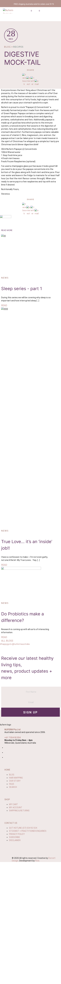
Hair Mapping (16, 778)
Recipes (18, 47)
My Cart (13, 804)
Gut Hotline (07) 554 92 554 (23, 828)
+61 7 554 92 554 (12, 737)
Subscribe (14, 837)
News (5, 278)
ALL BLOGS (7, 640)
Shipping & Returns (19, 810)
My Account (15, 807)
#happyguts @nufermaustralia (15, 644)
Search (13, 787)
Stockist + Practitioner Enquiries (27, 831)
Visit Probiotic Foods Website (30, 963)
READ (4, 305)
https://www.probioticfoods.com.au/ (30, 919)
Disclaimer (15, 840)
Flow (37, 861)
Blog (7, 47)
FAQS (11, 784)
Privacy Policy (17, 834)
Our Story (15, 781)
